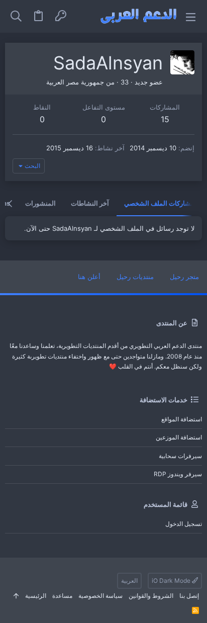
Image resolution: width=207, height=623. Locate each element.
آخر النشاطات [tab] (90, 203)
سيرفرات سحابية (180, 456)
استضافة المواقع (181, 419)
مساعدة (62, 595)
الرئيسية (35, 595)
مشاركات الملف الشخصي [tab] (159, 203)
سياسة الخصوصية (100, 595)
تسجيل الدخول (183, 523)
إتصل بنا (189, 595)
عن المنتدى (171, 323)
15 (165, 119)
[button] (190, 16)
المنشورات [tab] (40, 203)
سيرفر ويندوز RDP (178, 474)
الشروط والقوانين (151, 595)
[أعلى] (16, 596)
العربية (129, 580)
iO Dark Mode (172, 580)
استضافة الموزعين (179, 437)
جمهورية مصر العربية (75, 82)
